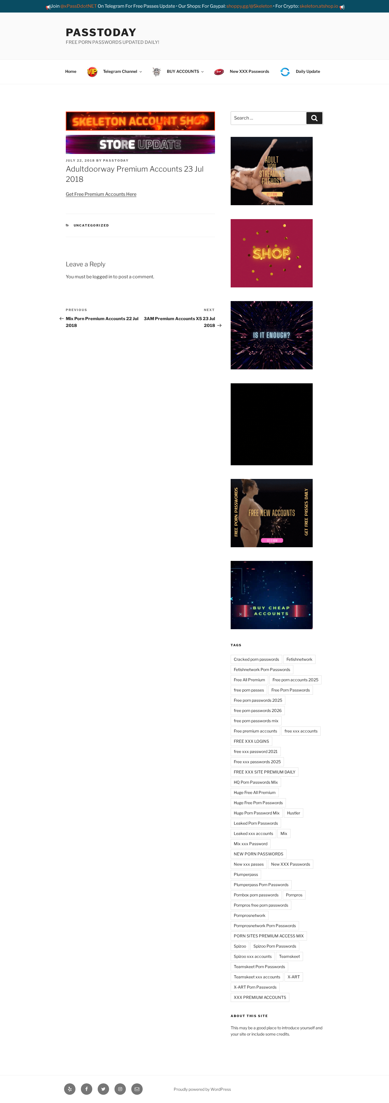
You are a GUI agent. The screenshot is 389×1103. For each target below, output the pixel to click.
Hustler (293, 812)
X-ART (294, 976)
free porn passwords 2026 (258, 710)
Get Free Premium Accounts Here (101, 194)
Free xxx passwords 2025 (257, 761)
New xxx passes (249, 864)
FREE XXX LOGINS (251, 741)
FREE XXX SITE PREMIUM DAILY (264, 771)
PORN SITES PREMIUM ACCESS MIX (269, 935)
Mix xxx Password (250, 843)
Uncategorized (91, 225)
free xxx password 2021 (256, 751)
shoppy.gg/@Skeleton (249, 6)
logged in (102, 276)
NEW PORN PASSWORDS (258, 853)
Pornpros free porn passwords (261, 905)
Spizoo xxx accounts (253, 956)
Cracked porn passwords (256, 659)
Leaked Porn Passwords (256, 823)
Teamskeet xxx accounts (257, 976)
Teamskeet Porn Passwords (259, 966)
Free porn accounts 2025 (295, 679)
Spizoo (240, 946)
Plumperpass (246, 874)
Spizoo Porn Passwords (274, 946)
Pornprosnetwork (249, 915)
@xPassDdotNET (78, 6)
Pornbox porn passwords (256, 894)
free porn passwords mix (256, 720)
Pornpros (294, 894)
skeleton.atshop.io (319, 6)
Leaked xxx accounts (253, 833)
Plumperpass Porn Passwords (261, 884)
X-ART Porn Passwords (255, 987)
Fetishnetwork (299, 659)
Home (70, 71)
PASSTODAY (101, 32)
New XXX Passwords (290, 864)
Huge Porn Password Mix (257, 812)
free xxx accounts (301, 731)
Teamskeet (289, 956)
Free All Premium (249, 679)
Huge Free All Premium (255, 792)
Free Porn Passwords (290, 690)
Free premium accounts (255, 731)
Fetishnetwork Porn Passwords (262, 669)
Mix (284, 833)
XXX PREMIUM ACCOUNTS (260, 997)
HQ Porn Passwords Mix (256, 782)
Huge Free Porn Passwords (258, 802)
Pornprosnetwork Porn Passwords (265, 925)
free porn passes (249, 690)
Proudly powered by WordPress (202, 1089)
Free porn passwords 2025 (258, 700)
